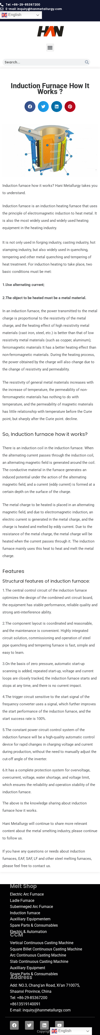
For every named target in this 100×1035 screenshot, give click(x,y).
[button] (50, 47)
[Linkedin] (44, 1025)
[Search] (86, 62)
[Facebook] (14, 1025)
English (14, 15)
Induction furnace (32, 434)
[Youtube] (59, 1025)
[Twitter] (29, 1025)
